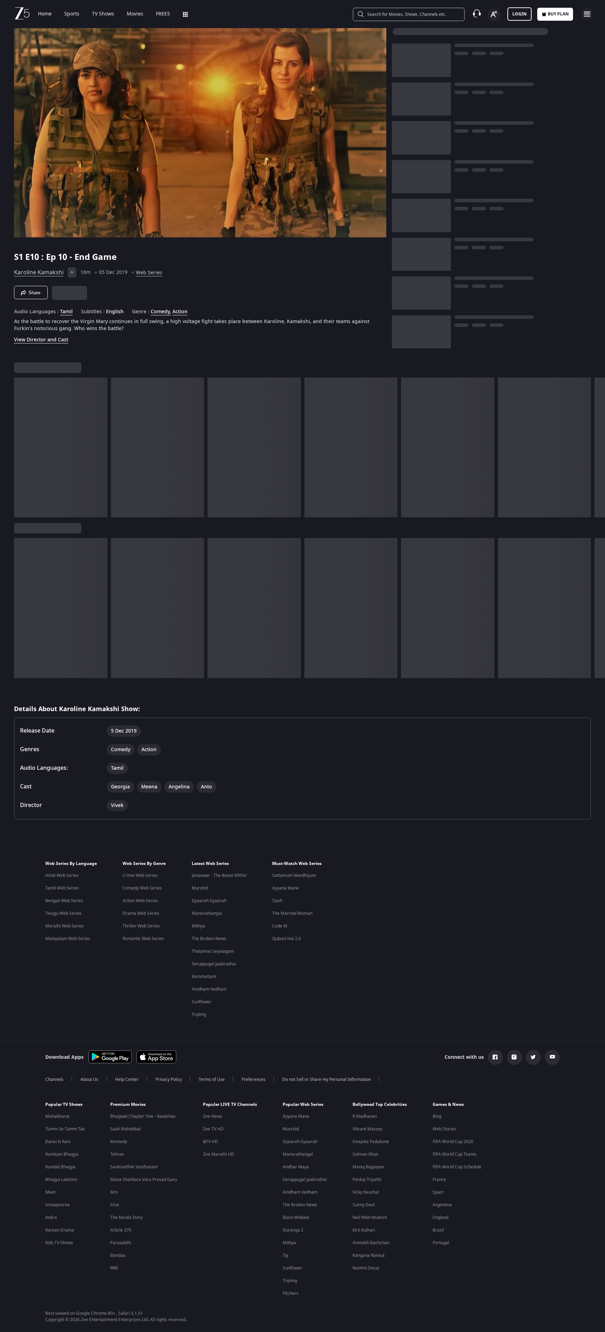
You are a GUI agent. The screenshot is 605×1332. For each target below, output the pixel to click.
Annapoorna (57, 1205)
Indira (51, 1217)
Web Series (149, 272)
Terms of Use (212, 1079)
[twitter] (533, 1057)
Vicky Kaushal (366, 1192)
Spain (438, 1192)
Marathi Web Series (64, 926)
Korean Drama (59, 1230)
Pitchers (290, 1293)
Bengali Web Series (64, 901)
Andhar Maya (296, 1167)
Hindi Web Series (62, 875)
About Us (89, 1079)
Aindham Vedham (209, 989)
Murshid (200, 888)
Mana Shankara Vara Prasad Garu (143, 1179)
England (440, 1217)
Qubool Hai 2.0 (286, 939)
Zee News (212, 1116)
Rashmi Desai (366, 1268)
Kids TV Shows (59, 1243)
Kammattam (204, 976)
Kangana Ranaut (368, 1255)
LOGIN (519, 14)
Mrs (114, 1192)
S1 (19, 257)
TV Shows (103, 14)
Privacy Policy (169, 1079)
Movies (135, 14)
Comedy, (161, 311)
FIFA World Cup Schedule (457, 1167)
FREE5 (163, 14)
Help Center (127, 1079)
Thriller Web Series (141, 926)
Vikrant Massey (367, 1129)
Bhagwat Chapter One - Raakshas (143, 1116)
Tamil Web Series (62, 888)
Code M (279, 926)
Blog (437, 1116)
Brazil (438, 1230)
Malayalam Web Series (67, 939)
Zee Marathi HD (218, 1154)
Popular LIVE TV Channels (230, 1104)
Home (45, 14)
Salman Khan (365, 1154)
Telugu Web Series (63, 913)
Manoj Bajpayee (368, 1167)
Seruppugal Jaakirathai (214, 964)
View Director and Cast (41, 339)
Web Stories (444, 1129)
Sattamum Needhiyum (294, 875)
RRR (114, 1268)
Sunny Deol (364, 1205)
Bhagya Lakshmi (61, 1179)
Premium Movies (128, 1104)
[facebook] (495, 1057)
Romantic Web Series (143, 939)
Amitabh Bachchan (371, 1243)
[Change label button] (494, 14)
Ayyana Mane (285, 888)
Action (180, 311)
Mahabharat (57, 1116)
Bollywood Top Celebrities (380, 1104)
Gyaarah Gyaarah (209, 901)
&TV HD (210, 1142)
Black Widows (296, 1217)
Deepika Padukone (371, 1142)
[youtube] (552, 1057)
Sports (71, 14)
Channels (54, 1079)
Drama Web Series (141, 913)
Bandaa (117, 1255)
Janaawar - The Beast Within (219, 875)
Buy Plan (558, 14)
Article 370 (120, 1230)
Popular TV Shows (64, 1104)
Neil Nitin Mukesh (370, 1217)
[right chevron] (597, 447)
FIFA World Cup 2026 (453, 1142)
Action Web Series (140, 901)
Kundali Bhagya (60, 1167)
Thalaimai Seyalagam (213, 951)
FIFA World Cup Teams (454, 1154)
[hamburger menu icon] (587, 14)
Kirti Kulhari (364, 1230)
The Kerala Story (126, 1217)
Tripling (199, 1014)
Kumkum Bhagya (61, 1154)
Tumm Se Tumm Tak (65, 1129)
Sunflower (201, 1002)
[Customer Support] (477, 14)
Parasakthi (120, 1243)
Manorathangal (207, 913)
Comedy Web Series (142, 888)
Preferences (253, 1079)
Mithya (198, 926)
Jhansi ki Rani (58, 1142)
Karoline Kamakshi (39, 272)
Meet (50, 1192)
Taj (285, 1255)
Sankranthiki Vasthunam (134, 1167)
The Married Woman (292, 913)
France (439, 1179)
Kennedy (118, 1142)
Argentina (442, 1205)
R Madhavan (365, 1116)
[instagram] (514, 1057)
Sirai (114, 1205)
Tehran (117, 1154)
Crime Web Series (140, 875)
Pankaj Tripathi (367, 1179)
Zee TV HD (213, 1129)
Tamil (66, 311)
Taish (277, 901)
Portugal (441, 1243)
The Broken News (209, 939)
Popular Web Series (303, 1104)
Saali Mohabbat (125, 1129)
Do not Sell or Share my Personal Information (326, 1079)
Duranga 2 (293, 1230)
